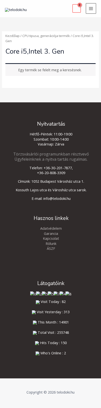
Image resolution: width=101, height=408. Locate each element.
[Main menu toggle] (91, 8)
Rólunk (51, 243)
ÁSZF (51, 248)
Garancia (51, 233)
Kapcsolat (51, 238)
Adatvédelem (51, 228)
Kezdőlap (12, 36)
